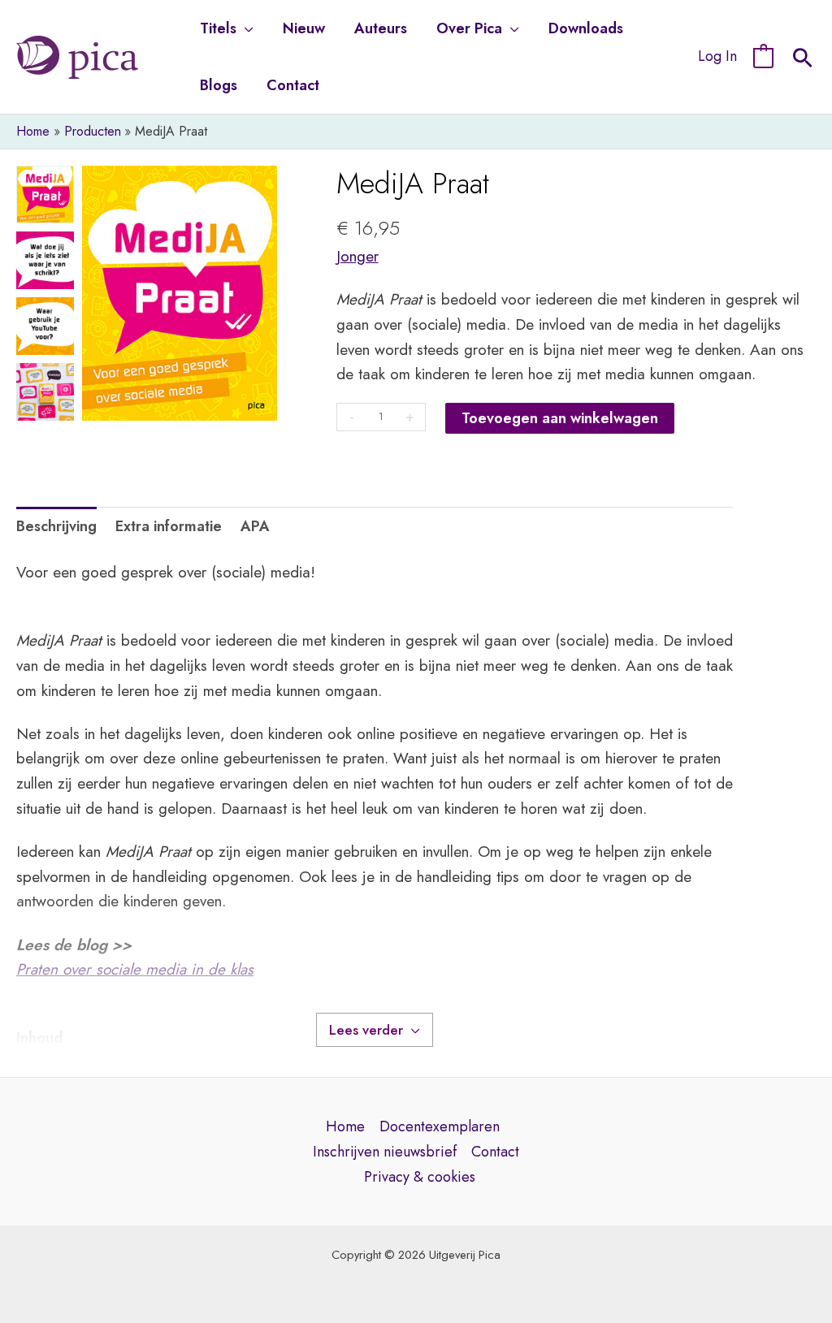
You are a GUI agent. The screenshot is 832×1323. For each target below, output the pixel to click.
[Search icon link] (803, 60)
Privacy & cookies (419, 1176)
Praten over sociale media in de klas (135, 969)
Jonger (357, 256)
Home (345, 1126)
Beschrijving (56, 526)
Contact (495, 1151)
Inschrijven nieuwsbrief (385, 1151)
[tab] (56, 527)
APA (255, 526)
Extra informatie (168, 526)
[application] (245, 28)
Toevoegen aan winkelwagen (560, 418)
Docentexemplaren (439, 1126)
